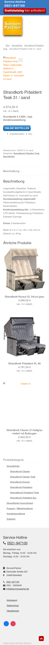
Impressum (12, 600)
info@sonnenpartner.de (17, 588)
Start (8, 45)
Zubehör (11, 519)
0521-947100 (14, 5)
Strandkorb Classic (20, 471)
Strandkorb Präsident (21, 487)
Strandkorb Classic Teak (22, 476)
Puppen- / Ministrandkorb (20, 508)
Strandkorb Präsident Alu (23, 497)
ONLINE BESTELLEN (17, 128)
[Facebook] (6, 623)
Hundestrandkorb (16, 513)
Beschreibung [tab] (11, 171)
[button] (20, 60)
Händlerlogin (13, 610)
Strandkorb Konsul (20, 482)
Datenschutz (13, 605)
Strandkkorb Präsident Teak (26, 153)
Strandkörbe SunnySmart (20, 503)
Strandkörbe (17, 45)
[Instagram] (13, 623)
